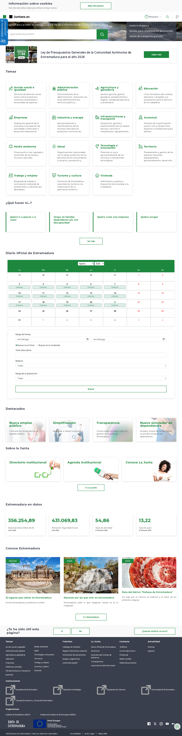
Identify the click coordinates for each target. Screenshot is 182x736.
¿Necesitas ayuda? (70, 662)
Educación (10, 659)
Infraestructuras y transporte (18, 670)
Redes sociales (125, 659)
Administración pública (15, 651)
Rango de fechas (23, 334)
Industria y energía (13, 666)
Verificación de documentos (74, 655)
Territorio (38, 658)
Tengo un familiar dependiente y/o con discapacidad (66, 220)
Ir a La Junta (91, 487)
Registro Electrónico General (75, 651)
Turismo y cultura (41, 666)
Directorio (95, 651)
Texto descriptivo (23, 350)
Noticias (151, 647)
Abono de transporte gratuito (146, 36)
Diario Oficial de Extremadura (103, 647)
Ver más (91, 241)
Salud (36, 650)
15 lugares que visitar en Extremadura (29, 598)
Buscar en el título (26, 345)
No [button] (80, 631)
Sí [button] (62, 631)
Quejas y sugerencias (71, 659)
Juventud (9, 674)
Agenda (151, 651)
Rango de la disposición (26, 373)
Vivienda (37, 670)
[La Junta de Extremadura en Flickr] (173, 723)
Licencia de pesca (139, 25)
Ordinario (19, 287)
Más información (96, 5)
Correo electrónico (127, 651)
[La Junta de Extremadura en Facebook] (149, 724)
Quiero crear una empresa (113, 217)
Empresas (10, 662)
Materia (19, 361)
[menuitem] (47, 646)
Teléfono (123, 647)
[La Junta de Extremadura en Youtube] (167, 723)
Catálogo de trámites (71, 647)
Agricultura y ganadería (15, 655)
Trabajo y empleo (41, 662)
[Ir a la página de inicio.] (12, 17)
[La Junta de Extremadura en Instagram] (161, 724)
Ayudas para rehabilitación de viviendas (151, 30)
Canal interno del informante (103, 665)
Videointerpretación (127, 662)
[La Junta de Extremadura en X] (155, 724)
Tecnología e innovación (44, 654)
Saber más (156, 54)
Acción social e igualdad (15, 647)
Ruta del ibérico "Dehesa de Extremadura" (147, 592)
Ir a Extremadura (91, 617)
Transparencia (97, 661)
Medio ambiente (41, 646)
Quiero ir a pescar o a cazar (23, 218)
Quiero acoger (149, 217)
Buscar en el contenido (49, 345)
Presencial (123, 655)
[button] (153, 16)
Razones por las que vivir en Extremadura (89, 598)
